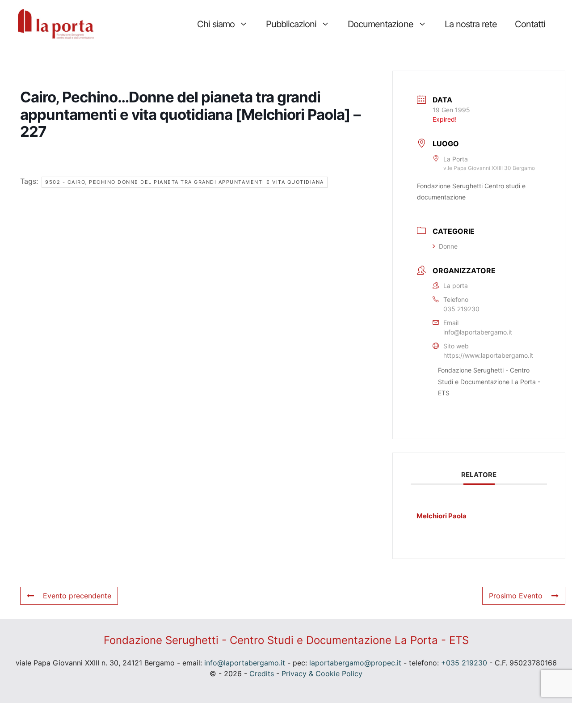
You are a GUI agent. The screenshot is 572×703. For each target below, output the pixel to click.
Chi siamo (216, 24)
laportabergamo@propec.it (355, 662)
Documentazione (380, 24)
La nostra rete (471, 24)
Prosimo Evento (516, 595)
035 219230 (461, 309)
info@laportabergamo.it (477, 332)
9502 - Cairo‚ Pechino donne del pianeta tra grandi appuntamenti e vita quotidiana (184, 182)
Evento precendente (77, 595)
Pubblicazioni (291, 24)
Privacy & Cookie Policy (322, 673)
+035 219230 (464, 662)
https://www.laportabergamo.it (488, 355)
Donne (448, 246)
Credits (261, 673)
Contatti (530, 24)
